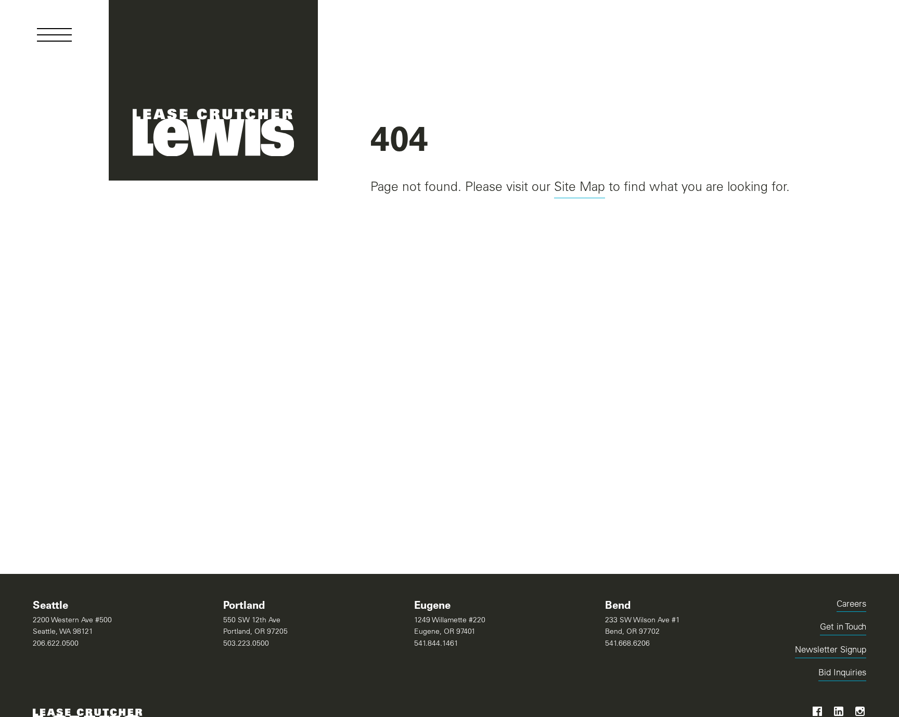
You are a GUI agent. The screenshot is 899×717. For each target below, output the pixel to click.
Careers (851, 604)
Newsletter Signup (830, 650)
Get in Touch (843, 627)
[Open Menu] (54, 35)
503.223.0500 (246, 644)
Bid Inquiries (842, 675)
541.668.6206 (627, 644)
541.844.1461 (436, 644)
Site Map (579, 188)
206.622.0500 (56, 644)
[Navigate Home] (213, 90)
